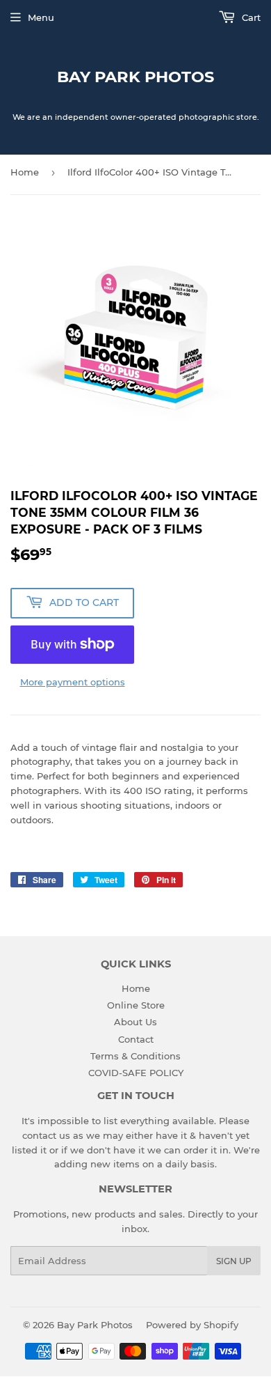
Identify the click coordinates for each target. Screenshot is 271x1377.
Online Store (136, 1005)
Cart (250, 17)
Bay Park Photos (135, 76)
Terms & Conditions (135, 1055)
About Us (135, 1021)
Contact (136, 1039)
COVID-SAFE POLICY (135, 1072)
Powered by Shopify (192, 1324)
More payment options (72, 681)
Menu (41, 17)
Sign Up (234, 1261)
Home (24, 172)
